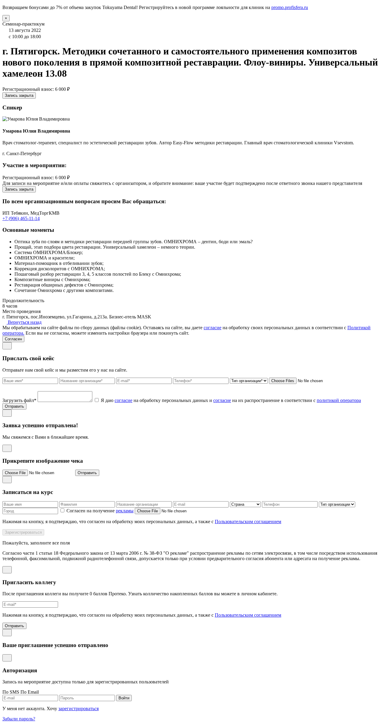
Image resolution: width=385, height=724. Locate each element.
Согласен (13, 339)
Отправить (14, 406)
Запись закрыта (19, 95)
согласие (212, 327)
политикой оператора (339, 400)
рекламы (125, 510)
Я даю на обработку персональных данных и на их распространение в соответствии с (231, 400)
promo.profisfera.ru (289, 7)
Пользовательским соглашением (248, 521)
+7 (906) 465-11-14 (21, 218)
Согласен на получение (99, 510)
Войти (124, 698)
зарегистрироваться (78, 708)
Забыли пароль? (18, 718)
